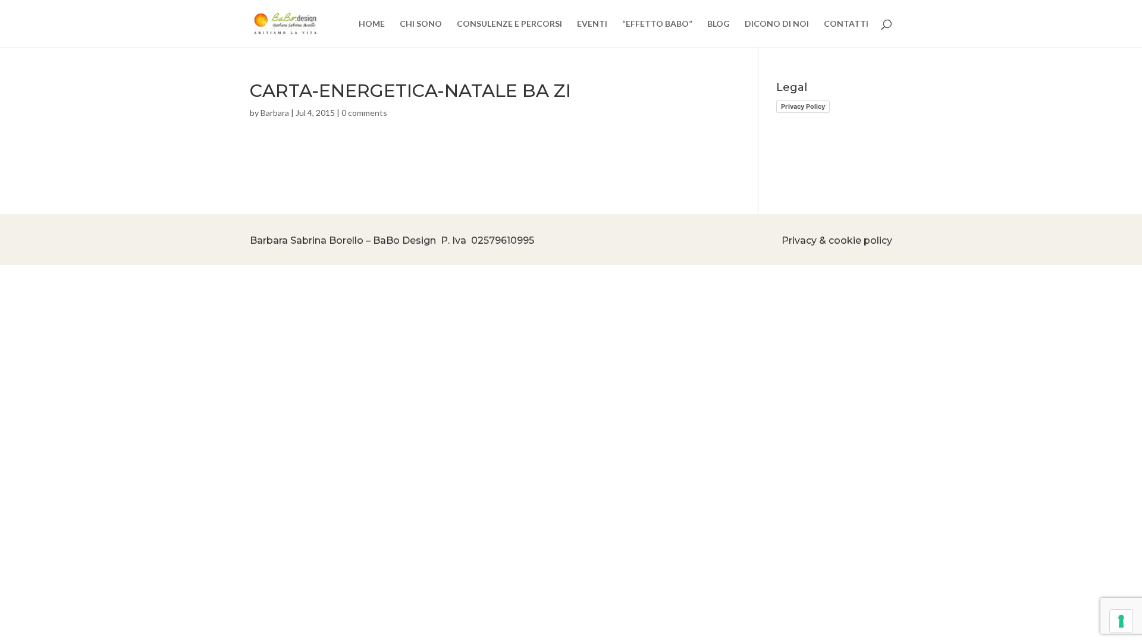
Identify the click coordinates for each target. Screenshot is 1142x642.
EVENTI (592, 24)
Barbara (275, 113)
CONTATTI (846, 24)
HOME (372, 24)
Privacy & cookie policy (837, 240)
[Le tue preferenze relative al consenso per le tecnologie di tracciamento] (1121, 621)
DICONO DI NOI (777, 24)
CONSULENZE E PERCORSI (509, 24)
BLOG (718, 24)
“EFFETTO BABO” (657, 24)
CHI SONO (421, 24)
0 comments (364, 113)
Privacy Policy (803, 106)
